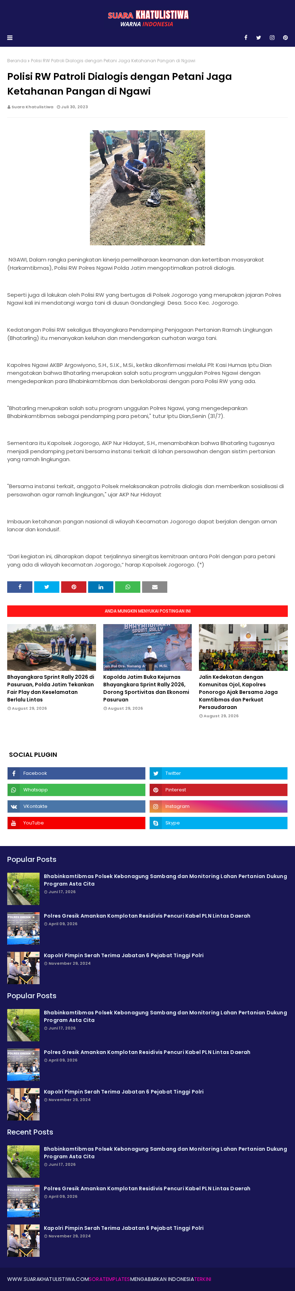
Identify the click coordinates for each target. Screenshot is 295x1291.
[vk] (76, 806)
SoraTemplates (109, 1279)
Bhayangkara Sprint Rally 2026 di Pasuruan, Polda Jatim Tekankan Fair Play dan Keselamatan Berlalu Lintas (50, 688)
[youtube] (76, 823)
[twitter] (259, 38)
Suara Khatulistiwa (32, 107)
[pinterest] (284, 38)
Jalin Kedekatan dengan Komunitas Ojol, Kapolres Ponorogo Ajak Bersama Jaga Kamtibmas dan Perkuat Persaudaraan (238, 692)
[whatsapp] (76, 789)
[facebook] (246, 38)
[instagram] (272, 38)
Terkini (202, 1279)
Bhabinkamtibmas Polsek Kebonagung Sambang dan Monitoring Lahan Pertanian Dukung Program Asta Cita (165, 880)
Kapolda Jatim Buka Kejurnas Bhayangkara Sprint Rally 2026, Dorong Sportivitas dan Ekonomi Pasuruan (146, 688)
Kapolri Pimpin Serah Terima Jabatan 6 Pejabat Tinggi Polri (124, 955)
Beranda (17, 61)
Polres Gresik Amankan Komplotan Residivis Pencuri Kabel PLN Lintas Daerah (147, 915)
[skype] (218, 823)
